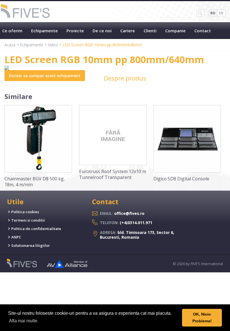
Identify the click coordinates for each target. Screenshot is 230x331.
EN (221, 13)
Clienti (150, 30)
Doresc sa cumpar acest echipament (45, 75)
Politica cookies (25, 211)
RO (212, 13)
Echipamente (44, 30)
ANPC (16, 237)
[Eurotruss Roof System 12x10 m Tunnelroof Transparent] (113, 163)
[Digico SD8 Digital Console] (187, 171)
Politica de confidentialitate (36, 228)
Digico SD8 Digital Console (181, 179)
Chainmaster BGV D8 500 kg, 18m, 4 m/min (34, 182)
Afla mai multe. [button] (23, 320)
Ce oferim (12, 30)
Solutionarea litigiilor (30, 245)
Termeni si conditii (28, 220)
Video (53, 44)
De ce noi (102, 30)
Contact (202, 30)
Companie (175, 30)
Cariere (127, 30)
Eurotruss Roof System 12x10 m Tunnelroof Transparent (112, 174)
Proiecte (75, 30)
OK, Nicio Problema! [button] (202, 317)
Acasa (9, 44)
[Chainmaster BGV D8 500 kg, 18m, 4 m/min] (38, 171)
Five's (25, 11)
